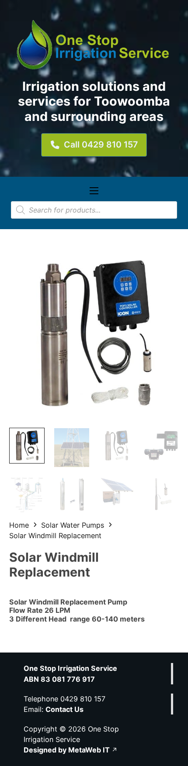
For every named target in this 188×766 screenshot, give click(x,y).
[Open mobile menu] (94, 190)
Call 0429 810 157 (101, 144)
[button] (167, 261)
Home (19, 525)
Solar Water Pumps (72, 525)
